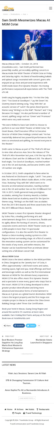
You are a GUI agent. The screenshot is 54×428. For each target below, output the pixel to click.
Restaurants (44, 409)
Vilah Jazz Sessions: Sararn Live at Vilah (27, 373)
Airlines (20, 409)
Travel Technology (34, 413)
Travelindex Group (37, 424)
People (18, 413)
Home (9, 409)
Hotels (31, 409)
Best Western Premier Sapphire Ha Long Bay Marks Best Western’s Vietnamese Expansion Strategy (12, 345)
